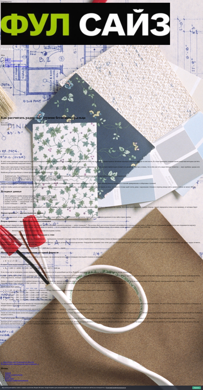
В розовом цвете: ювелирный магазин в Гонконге (20, 364)
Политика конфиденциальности (16, 66)
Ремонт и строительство (14, 61)
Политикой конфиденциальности (116, 387)
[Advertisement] (101, 92)
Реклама (8, 62)
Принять (196, 388)
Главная (8, 59)
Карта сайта (9, 64)
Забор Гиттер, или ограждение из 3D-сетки (17, 362)
